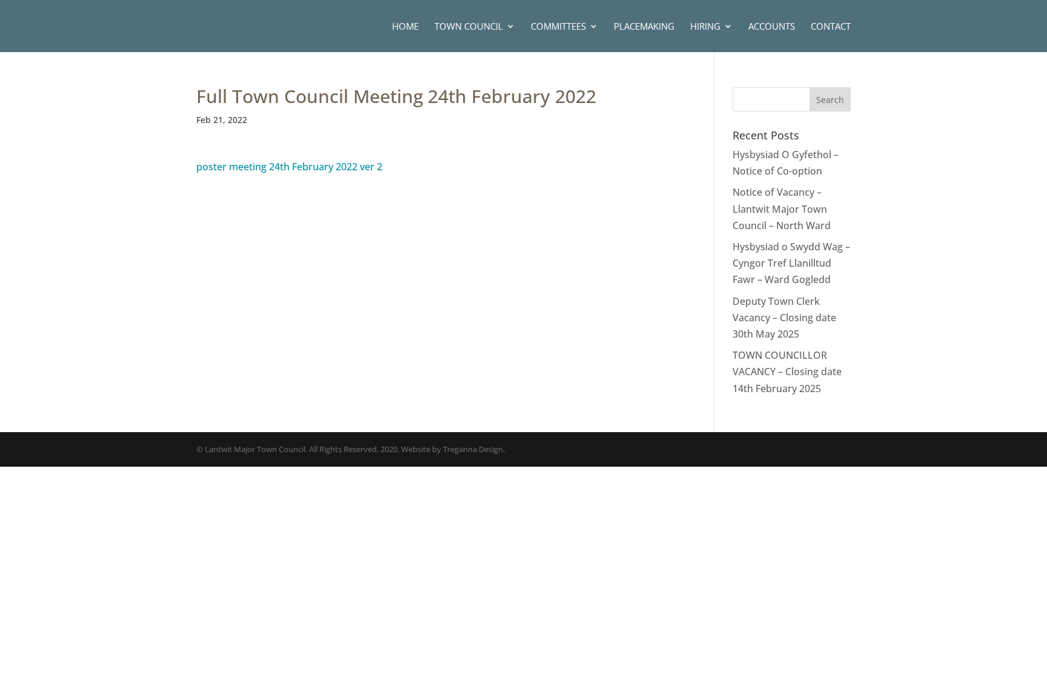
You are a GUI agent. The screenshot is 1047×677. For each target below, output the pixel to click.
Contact (831, 27)
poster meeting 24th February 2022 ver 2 (289, 166)
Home (405, 27)
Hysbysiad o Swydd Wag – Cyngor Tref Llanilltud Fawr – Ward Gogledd (791, 263)
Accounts (771, 27)
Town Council (468, 27)
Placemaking (644, 27)
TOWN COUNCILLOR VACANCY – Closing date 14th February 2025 (787, 372)
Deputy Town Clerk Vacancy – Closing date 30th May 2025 (784, 318)
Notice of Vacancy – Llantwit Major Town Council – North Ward (782, 208)
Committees (558, 27)
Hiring (705, 27)
